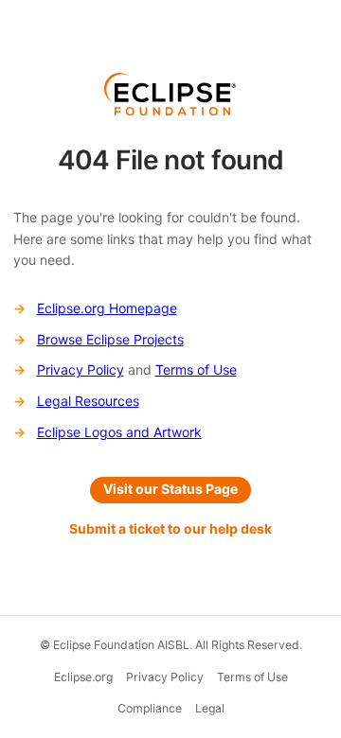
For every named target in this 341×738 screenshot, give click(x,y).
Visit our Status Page (170, 489)
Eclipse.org (83, 677)
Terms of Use (196, 369)
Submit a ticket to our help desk (170, 528)
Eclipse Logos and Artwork (119, 432)
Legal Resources (88, 401)
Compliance (149, 708)
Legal (209, 708)
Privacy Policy (80, 369)
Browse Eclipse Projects (110, 339)
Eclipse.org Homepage (107, 308)
